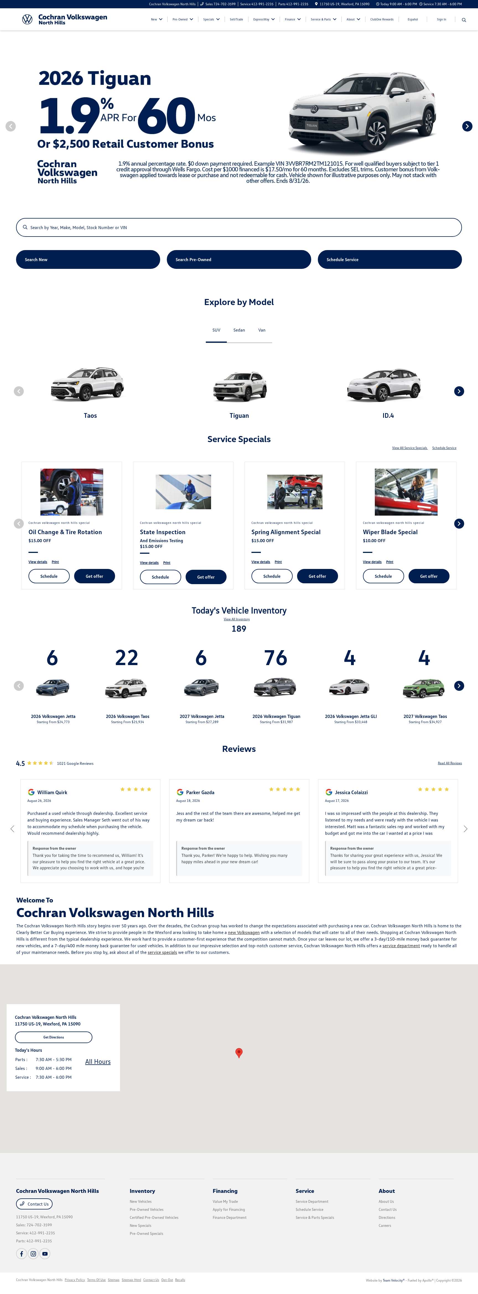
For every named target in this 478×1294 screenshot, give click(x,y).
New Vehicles (141, 1201)
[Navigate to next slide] (474, 126)
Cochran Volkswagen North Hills (39, 1280)
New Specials (140, 1225)
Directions (387, 1217)
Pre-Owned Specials (146, 1233)
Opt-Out (167, 1280)
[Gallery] (239, 125)
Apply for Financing (229, 1209)
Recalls (180, 1280)
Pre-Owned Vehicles (146, 1209)
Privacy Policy (75, 1280)
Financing (225, 1190)
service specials (162, 952)
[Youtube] (44, 1253)
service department (401, 945)
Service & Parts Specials (315, 1217)
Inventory (142, 1190)
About (387, 1190)
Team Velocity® (394, 1280)
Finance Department (229, 1217)
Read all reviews (450, 763)
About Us (386, 1201)
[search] (464, 20)
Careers (385, 1225)
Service (305, 1190)
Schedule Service (444, 448)
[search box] (239, 224)
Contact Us (38, 1204)
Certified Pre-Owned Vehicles (154, 1217)
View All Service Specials (410, 448)
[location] (316, 4)
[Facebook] (21, 1253)
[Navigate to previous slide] (4, 126)
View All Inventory (237, 619)
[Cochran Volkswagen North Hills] (64, 19)
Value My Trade (225, 1201)
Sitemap (113, 1280)
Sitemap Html (131, 1280)
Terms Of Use (96, 1280)
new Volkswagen (244, 932)
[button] (239, 1053)
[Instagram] (33, 1253)
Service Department (312, 1201)
